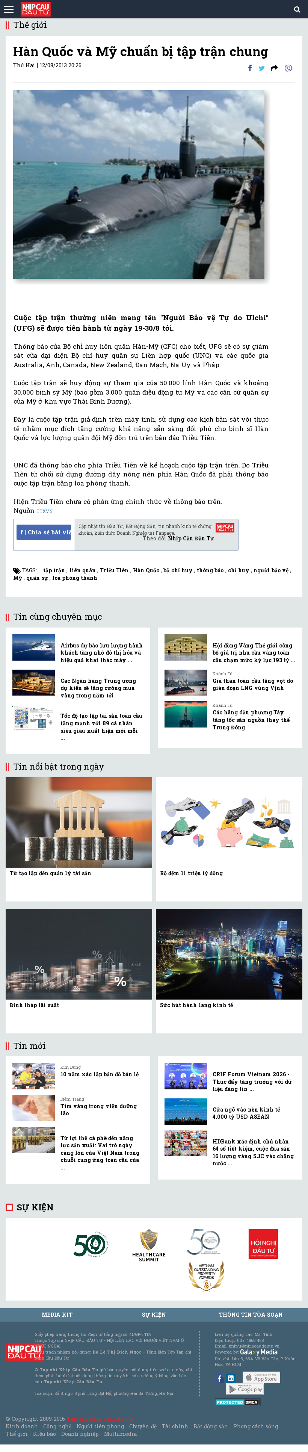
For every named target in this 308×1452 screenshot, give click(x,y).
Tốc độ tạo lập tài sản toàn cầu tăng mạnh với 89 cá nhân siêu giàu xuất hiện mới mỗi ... (101, 726)
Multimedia (120, 1433)
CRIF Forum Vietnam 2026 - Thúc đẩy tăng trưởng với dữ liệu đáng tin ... (252, 1081)
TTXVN (44, 511)
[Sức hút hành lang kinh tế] (229, 953)
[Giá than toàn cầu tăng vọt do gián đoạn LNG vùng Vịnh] (186, 683)
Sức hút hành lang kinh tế (196, 1005)
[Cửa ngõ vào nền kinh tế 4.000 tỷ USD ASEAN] (186, 1111)
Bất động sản (210, 1426)
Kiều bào (44, 1433)
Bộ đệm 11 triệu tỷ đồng (191, 873)
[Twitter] (261, 67)
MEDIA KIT (57, 1314)
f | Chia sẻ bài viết (45, 532)
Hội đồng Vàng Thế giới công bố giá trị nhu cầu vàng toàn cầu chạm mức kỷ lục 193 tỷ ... (254, 653)
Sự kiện (35, 1207)
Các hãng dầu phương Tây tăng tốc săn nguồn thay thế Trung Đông (251, 720)
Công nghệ (57, 1426)
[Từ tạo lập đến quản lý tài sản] (79, 821)
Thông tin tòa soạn (251, 1314)
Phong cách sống (255, 1426)
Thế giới (17, 1433)
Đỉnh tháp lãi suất (34, 1005)
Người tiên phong (100, 1426)
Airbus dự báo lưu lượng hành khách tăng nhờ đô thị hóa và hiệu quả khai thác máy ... (101, 653)
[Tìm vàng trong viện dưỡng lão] (33, 1108)
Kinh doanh (22, 1426)
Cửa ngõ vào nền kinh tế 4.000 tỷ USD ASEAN (246, 1113)
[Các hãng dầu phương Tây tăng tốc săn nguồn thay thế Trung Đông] (186, 714)
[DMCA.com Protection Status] (238, 1402)
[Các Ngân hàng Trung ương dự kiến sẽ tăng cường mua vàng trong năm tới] (33, 683)
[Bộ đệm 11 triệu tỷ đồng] (229, 821)
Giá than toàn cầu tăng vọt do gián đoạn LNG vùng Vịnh (253, 684)
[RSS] (274, 67)
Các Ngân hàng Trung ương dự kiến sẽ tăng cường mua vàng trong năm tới (98, 688)
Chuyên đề (142, 1426)
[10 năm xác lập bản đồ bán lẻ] (33, 1076)
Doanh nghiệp (80, 1433)
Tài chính (175, 1426)
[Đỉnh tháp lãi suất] (79, 953)
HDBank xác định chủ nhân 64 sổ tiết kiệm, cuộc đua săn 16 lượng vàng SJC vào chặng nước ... (253, 1152)
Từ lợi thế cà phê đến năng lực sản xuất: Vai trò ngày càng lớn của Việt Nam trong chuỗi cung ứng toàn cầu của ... (99, 1152)
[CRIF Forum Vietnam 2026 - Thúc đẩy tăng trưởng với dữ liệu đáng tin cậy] (186, 1076)
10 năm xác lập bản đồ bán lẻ (99, 1074)
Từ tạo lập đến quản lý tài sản (50, 873)
